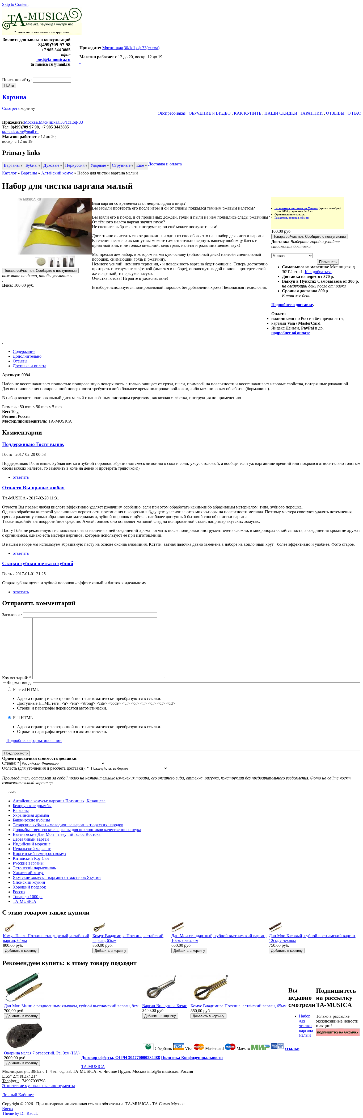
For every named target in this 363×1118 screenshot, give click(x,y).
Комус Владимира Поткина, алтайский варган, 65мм (238, 1006)
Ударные (98, 165)
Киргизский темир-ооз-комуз (39, 853)
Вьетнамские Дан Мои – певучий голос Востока (56, 834)
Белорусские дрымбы (32, 805)
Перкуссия (75, 165)
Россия (19, 892)
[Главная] (42, 34)
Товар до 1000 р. (28, 896)
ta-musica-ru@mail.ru (20, 132)
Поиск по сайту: (17, 79)
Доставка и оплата (165, 164)
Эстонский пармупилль (34, 868)
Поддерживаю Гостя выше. (33, 444)
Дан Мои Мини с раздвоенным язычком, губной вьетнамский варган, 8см (71, 1006)
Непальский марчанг (32, 848)
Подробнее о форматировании (34, 740)
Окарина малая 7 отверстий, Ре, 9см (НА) (41, 1053)
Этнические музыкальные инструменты (38, 1085)
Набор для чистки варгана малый (306, 1025)
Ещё (140, 165)
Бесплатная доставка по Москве (296, 208)
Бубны (31, 165)
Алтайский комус (57, 173)
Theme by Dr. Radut (19, 1113)
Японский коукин (29, 882)
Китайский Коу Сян (31, 858)
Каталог (9, 173)
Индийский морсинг (31, 844)
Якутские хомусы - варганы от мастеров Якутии (57, 877)
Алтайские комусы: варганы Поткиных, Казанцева (59, 801)
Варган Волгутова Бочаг (164, 1005)
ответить (21, 477)
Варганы (12, 165)
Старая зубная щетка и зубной (37, 563)
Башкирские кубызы (31, 820)
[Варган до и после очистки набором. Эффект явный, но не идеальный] (54, 265)
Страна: (10, 763)
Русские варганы (28, 863)
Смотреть (10, 108)
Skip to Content (15, 4)
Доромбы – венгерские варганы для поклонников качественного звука (77, 829)
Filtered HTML (25, 689)
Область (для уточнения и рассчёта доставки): (45, 768)
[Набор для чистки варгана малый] (55, 253)
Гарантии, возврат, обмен (292, 217)
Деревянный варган (31, 839)
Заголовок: (12, 614)
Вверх (7, 1108)
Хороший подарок (29, 887)
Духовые (51, 165)
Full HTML (22, 717)
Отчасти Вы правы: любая (33, 487)
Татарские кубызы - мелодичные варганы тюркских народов (68, 825)
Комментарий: (16, 677)
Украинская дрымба (31, 815)
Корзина (14, 97)
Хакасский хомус (28, 872)
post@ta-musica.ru (53, 59)
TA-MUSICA (24, 901)
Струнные (121, 165)
